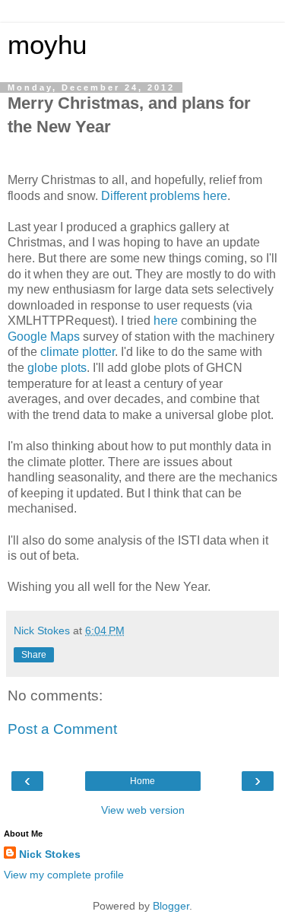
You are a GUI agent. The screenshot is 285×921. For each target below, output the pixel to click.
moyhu (47, 44)
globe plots (57, 367)
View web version (143, 810)
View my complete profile (64, 875)
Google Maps (44, 336)
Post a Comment (62, 729)
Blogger (171, 906)
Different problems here (164, 195)
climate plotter (77, 351)
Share (33, 654)
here (166, 320)
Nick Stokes (50, 854)
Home (142, 781)
